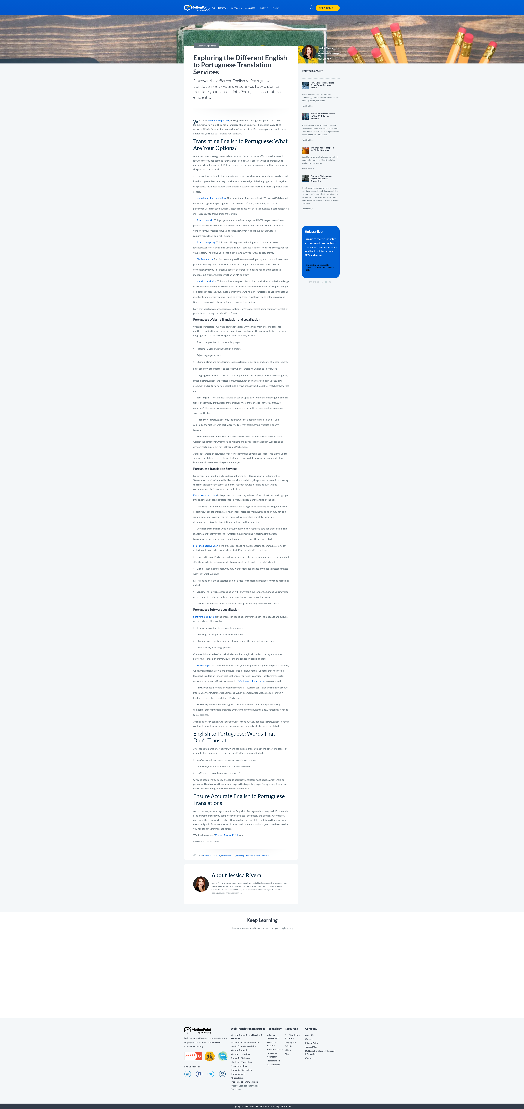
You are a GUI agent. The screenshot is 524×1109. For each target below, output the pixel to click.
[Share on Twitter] (318, 282)
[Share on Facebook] (314, 282)
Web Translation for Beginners (244, 1082)
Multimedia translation (205, 545)
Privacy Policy (311, 1043)
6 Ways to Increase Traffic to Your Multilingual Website (321, 126)
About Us (309, 1035)
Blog (287, 1054)
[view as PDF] (329, 282)
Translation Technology (241, 1058)
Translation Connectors (241, 1070)
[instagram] (222, 1076)
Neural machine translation (211, 198)
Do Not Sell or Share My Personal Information (320, 1052)
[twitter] (211, 1076)
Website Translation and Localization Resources (247, 1037)
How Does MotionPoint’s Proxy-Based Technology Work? (321, 93)
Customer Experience (211, 856)
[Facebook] (199, 1076)
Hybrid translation (206, 281)
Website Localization (240, 1054)
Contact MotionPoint (226, 835)
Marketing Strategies (244, 856)
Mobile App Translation (241, 1062)
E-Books (288, 1046)
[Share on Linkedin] (310, 282)
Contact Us (310, 1058)
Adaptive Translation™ (273, 1037)
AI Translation (237, 1078)
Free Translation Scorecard (292, 1037)
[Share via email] (326, 282)
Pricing (275, 8)
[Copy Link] (322, 282)
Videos (288, 1050)
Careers (308, 1039)
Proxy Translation (239, 1066)
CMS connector (205, 259)
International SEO (228, 856)
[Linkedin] (187, 1076)
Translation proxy (206, 242)
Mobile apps (203, 665)
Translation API (205, 220)
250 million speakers (218, 120)
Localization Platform (272, 1044)
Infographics (290, 1042)
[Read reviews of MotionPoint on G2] (193, 1059)
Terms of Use (311, 1047)
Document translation (205, 495)
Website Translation (261, 856)
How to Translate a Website (243, 1046)
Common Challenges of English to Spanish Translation (321, 191)
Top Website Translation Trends (245, 1042)
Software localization (204, 616)
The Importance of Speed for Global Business (321, 157)
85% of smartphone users (250, 680)
